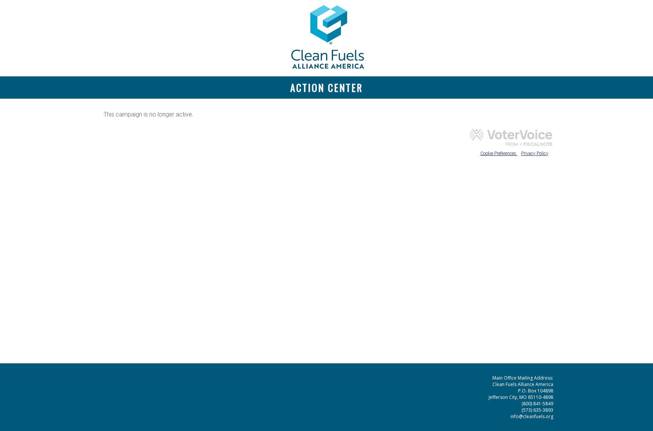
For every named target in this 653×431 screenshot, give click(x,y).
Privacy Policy (534, 153)
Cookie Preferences (498, 153)
